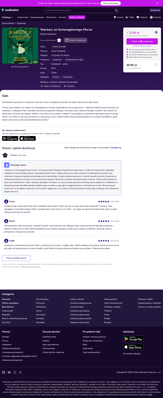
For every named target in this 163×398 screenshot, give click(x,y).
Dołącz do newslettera (93, 340)
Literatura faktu (77, 306)
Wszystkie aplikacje (132, 353)
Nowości (62, 17)
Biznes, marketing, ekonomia (14, 318)
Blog (85, 344)
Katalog (6, 17)
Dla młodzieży (42, 299)
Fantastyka (21, 23)
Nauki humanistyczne (113, 303)
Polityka (107, 310)
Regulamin (6, 344)
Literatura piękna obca (80, 314)
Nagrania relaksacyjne (79, 322)
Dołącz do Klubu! (77, 17)
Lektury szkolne (77, 299)
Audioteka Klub (49, 336)
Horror (39, 310)
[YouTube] (9, 372)
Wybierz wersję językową (94, 336)
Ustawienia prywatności (12, 352)
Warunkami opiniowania (30, 267)
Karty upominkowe (50, 344)
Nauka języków (111, 299)
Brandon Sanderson (48, 34)
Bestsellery (51, 17)
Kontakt (5, 336)
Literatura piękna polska (80, 318)
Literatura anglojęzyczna (80, 303)
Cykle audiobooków (91, 352)
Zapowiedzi (88, 348)
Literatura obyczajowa (80, 310)
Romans (107, 322)
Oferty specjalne (10, 303)
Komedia (40, 318)
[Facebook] (3, 372)
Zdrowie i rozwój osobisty (149, 306)
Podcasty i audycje (112, 306)
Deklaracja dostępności (12, 360)
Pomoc (5, 340)
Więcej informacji (110, 3)
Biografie (6, 314)
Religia (107, 318)
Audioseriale (22, 17)
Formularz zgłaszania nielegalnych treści (19, 356)
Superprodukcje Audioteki (149, 303)
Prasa (106, 314)
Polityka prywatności (11, 348)
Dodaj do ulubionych (77, 40)
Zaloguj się (155, 10)
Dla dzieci (6, 322)
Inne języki (40, 314)
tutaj (150, 394)
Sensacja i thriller (145, 299)
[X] (20, 372)
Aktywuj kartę (48, 348)
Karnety (45, 340)
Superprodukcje (37, 17)
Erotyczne (40, 303)
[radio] (142, 34)
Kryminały (40, 322)
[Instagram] (14, 372)
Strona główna (8, 23)
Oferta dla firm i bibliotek (53, 352)
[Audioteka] (10, 10)
